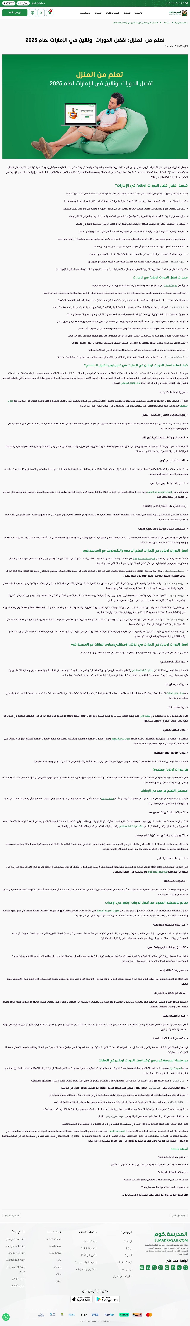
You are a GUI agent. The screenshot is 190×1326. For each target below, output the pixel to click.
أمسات (57, 1267)
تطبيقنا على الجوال (122, 1276)
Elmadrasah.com (93, 1321)
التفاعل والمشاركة (176, 1102)
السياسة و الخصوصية (85, 1262)
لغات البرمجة (55, 1253)
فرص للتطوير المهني (115, 1116)
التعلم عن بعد (107, 798)
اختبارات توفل (18, 1278)
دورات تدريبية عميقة (120, 738)
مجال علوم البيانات (175, 693)
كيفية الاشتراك (124, 1262)
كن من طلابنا (14, 12)
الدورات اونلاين (170, 285)
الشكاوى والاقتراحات (86, 1269)
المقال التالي (177, 1215)
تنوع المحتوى (178, 1080)
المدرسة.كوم (176, 1068)
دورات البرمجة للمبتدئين (174, 583)
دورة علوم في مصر (15, 1246)
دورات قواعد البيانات (175, 619)
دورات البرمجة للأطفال (174, 571)
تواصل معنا (85, 13)
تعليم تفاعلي (178, 307)
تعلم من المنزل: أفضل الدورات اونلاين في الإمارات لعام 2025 (136, 23)
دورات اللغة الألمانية (15, 1260)
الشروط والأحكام (88, 1255)
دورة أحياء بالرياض (16, 1253)
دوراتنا (129, 1248)
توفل (58, 1260)
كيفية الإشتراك (112, 13)
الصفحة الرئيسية (181, 23)
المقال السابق (13, 1215)
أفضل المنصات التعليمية (144, 558)
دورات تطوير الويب (176, 595)
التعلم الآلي (145, 715)
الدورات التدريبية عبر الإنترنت (159, 492)
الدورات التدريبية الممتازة (108, 910)
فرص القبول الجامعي (131, 382)
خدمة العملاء (90, 1241)
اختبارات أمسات (18, 1285)
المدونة (98, 13)
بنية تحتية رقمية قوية (158, 871)
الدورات (127, 13)
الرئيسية (138, 13)
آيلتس (58, 1281)
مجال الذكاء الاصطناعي (142, 670)
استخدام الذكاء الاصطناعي (131, 826)
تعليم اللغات (55, 1246)
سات (58, 1274)
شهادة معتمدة (177, 261)
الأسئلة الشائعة (88, 1248)
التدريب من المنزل (117, 1131)
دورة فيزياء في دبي (15, 1239)
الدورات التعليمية (53, 1239)
